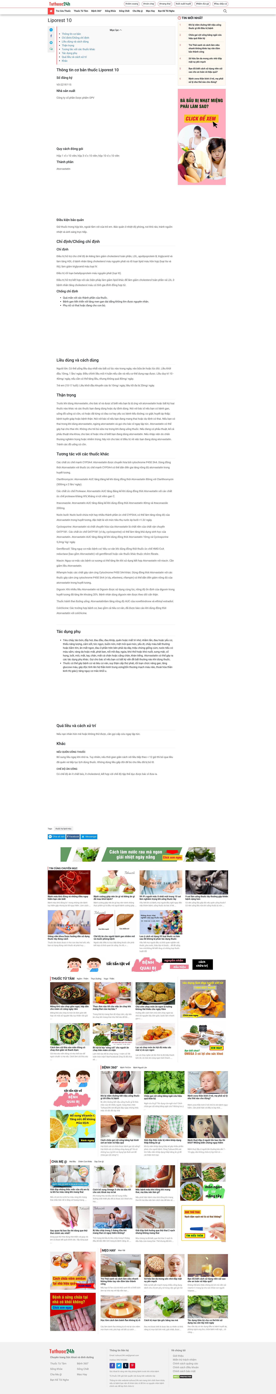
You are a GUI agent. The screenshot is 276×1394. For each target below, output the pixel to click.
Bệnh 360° (96, 11)
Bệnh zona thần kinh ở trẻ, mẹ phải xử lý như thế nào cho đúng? (208, 1097)
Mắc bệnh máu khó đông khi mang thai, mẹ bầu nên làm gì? (153, 1191)
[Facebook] (51, 36)
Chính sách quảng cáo (185, 1363)
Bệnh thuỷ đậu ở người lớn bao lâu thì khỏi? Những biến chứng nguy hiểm (206, 1141)
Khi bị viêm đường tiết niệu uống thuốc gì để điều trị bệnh (120, 1097)
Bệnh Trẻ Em (125, 1067)
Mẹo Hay (150, 11)
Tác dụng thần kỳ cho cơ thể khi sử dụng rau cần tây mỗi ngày (205, 1321)
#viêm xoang (131, 4)
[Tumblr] (125, 1365)
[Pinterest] (132, 1365)
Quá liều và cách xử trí (74, 56)
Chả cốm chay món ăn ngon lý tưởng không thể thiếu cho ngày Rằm (154, 1008)
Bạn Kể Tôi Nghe (166, 11)
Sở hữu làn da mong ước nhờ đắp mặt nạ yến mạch (163, 1280)
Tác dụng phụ (69, 53)
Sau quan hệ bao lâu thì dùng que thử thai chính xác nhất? (68, 1232)
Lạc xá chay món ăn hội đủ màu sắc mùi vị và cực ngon (153, 1048)
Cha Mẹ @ (138, 11)
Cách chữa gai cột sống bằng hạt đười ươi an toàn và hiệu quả (120, 1141)
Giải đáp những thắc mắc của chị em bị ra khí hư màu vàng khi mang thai (69, 1190)
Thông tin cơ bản (71, 33)
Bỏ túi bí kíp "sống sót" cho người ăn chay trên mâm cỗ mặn (111, 1049)
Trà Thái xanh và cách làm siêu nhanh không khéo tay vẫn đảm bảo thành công (119, 1281)
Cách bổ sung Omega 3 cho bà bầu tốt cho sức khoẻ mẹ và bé (112, 1191)
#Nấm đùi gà (202, 4)
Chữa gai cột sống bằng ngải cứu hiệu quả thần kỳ (163, 1097)
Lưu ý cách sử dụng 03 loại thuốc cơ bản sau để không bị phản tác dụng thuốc (160, 937)
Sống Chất (124, 11)
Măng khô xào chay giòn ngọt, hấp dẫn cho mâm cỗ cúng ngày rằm (69, 1007)
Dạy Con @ (99, 1161)
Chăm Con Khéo (85, 1161)
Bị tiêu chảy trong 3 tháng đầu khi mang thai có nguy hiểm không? (109, 1231)
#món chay (148, 4)
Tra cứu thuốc (63, 11)
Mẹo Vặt (121, 1250)
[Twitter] (119, 1365)
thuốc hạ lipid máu (63, 829)
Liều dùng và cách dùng (75, 41)
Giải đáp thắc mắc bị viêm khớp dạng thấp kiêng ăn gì (162, 1141)
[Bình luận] (51, 49)
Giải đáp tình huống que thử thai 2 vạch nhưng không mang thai (155, 1231)
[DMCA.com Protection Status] (181, 1376)
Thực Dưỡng (96, 979)
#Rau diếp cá (220, 4)
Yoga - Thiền (109, 979)
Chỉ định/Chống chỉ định (75, 37)
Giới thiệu (178, 1355)
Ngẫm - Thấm (82, 979)
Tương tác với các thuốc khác (78, 49)
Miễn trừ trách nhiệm (184, 1359)
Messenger (90, 836)
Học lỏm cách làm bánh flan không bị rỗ (120, 1320)
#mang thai (165, 4)
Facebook (74, 836)
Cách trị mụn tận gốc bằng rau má (161, 1320)
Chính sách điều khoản (186, 1367)
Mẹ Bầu (72, 1161)
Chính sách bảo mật (184, 1371)
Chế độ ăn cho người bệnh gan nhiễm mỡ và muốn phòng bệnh (114, 937)
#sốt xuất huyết (183, 4)
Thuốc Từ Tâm (81, 11)
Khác (65, 60)
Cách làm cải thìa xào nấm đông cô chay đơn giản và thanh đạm (67, 1048)
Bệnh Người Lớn (140, 1067)
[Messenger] (51, 42)
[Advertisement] (116, 124)
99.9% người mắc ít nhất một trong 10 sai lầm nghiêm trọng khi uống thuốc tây (160, 897)
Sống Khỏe (110, 11)
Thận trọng (68, 45)
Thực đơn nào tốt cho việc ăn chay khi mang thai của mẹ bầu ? (112, 1007)
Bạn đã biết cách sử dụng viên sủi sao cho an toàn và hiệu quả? (207, 1280)
